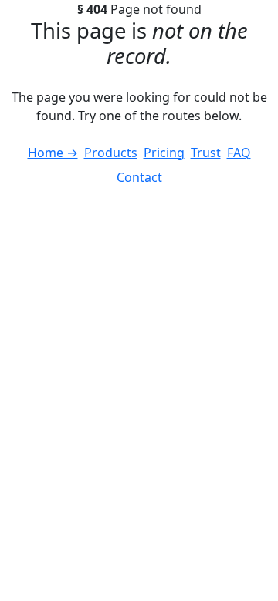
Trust (206, 152)
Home (53, 152)
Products (110, 152)
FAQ (239, 152)
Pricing (164, 152)
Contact (139, 177)
